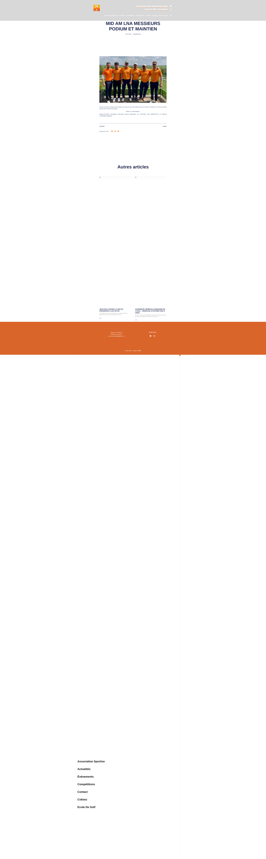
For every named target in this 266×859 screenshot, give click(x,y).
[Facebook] (170, 6)
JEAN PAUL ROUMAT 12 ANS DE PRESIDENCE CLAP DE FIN (111, 310)
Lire (100, 318)
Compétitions (140, 15)
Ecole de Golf (163, 15)
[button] (170, 15)
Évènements (131, 15)
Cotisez (154, 15)
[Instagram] (170, 9)
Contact (148, 15)
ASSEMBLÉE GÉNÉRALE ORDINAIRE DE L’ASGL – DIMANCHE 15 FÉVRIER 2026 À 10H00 (150, 311)
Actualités (122, 15)
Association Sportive (111, 15)
